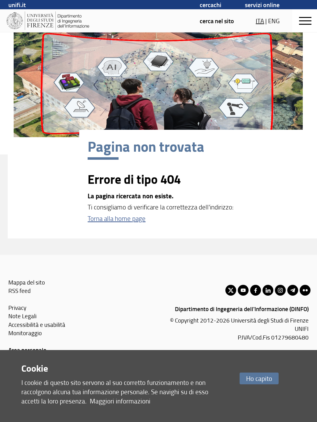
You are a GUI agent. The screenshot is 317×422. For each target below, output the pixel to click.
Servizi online (262, 4)
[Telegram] (292, 290)
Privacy (17, 307)
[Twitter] (230, 290)
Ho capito (259, 378)
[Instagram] (280, 290)
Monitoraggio (25, 333)
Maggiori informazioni (120, 400)
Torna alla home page (116, 218)
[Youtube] (243, 290)
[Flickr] (305, 290)
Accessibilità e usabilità (36, 324)
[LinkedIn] (268, 290)
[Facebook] (255, 290)
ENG (274, 20)
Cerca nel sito (217, 20)
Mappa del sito (26, 282)
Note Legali (22, 316)
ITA (260, 20)
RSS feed (19, 290)
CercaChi (210, 4)
